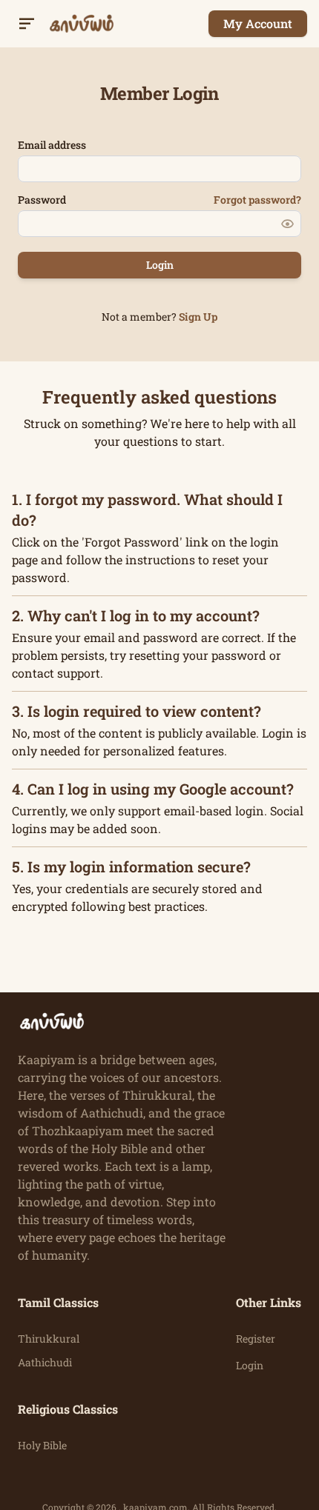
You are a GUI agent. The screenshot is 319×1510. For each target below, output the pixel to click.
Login (249, 1365)
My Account (257, 23)
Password (42, 200)
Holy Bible (42, 1445)
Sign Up (198, 317)
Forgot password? (257, 200)
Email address (52, 145)
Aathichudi (45, 1362)
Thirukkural (48, 1339)
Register (255, 1339)
